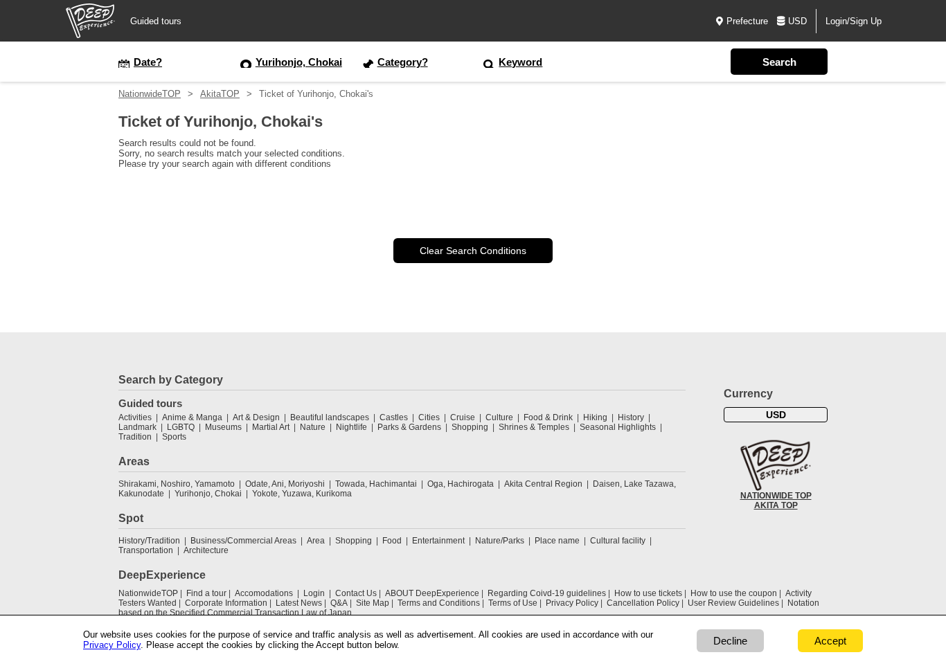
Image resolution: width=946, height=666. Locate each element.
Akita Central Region (543, 484)
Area (316, 541)
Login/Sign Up (853, 21)
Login (314, 593)
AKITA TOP (776, 505)
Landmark (137, 427)
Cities (429, 417)
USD (797, 21)
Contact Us (356, 593)
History (631, 417)
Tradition (135, 437)
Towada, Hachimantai (376, 484)
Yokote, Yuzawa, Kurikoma (302, 493)
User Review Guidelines (733, 603)
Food (392, 541)
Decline (730, 641)
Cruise (462, 417)
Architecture (206, 550)
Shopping (470, 427)
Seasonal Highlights (618, 427)
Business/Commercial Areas (243, 541)
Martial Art (270, 427)
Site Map (372, 603)
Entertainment (438, 541)
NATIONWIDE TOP (776, 496)
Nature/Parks (499, 541)
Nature (312, 427)
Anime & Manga (192, 417)
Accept (830, 641)
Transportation (145, 550)
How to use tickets (648, 593)
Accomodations (264, 593)
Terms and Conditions (439, 603)
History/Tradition (149, 541)
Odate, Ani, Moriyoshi (285, 484)
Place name (558, 541)
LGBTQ (181, 427)
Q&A (339, 603)
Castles (394, 417)
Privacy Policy (572, 603)
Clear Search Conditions (473, 250)
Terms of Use (512, 603)
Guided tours (155, 21)
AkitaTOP (220, 94)
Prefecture (747, 21)
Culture (499, 417)
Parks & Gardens (409, 427)
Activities (135, 417)
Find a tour (206, 593)
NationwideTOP (149, 94)
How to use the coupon (733, 593)
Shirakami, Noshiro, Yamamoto (176, 484)
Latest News (299, 603)
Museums (223, 427)
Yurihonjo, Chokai (208, 493)
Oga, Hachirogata (460, 484)
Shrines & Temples (534, 427)
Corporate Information (226, 603)
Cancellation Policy (643, 603)
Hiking (595, 417)
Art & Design (256, 417)
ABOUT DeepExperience (432, 593)
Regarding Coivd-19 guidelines (547, 593)
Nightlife (351, 427)
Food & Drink (548, 417)
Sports (174, 437)
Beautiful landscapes (329, 417)
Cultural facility (617, 541)
